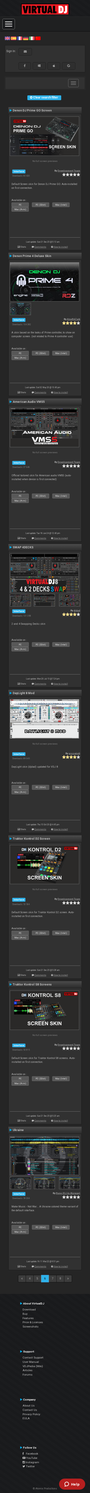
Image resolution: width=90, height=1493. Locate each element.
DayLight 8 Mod (23, 693)
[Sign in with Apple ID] (54, 65)
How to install (61, 246)
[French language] (19, 38)
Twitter (30, 1466)
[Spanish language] (13, 38)
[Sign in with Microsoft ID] (39, 65)
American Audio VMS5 (29, 402)
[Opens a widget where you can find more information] (72, 1485)
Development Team (69, 170)
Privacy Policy (31, 1414)
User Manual (31, 1362)
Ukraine (18, 1130)
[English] (7, 38)
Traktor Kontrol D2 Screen (31, 838)
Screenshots (30, 1326)
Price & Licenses (33, 1322)
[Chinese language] (38, 38)
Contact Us (30, 1410)
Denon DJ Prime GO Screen (32, 110)
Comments (40, 246)
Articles (27, 1370)
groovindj (74, 753)
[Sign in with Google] (68, 65)
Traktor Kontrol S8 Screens (32, 984)
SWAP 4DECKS (23, 547)
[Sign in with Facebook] (24, 65)
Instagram (32, 1462)
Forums (27, 1374)
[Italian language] (31, 38)
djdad (77, 610)
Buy (25, 1314)
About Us (29, 1405)
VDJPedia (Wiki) (33, 1366)
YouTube (31, 1458)
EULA (26, 1418)
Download (29, 1309)
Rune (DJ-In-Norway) (68, 1193)
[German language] (25, 38)
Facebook (31, 1453)
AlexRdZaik (73, 319)
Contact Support (33, 1357)
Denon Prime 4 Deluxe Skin (32, 256)
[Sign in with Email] (25, 51)
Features (28, 1318)
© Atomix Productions (45, 1488)
